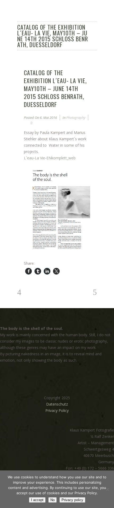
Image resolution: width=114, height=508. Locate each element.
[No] (107, 489)
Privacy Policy (57, 410)
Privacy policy (72, 500)
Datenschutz (57, 404)
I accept (37, 500)
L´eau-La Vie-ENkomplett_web (50, 157)
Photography (75, 117)
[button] (28, 271)
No (52, 500)
